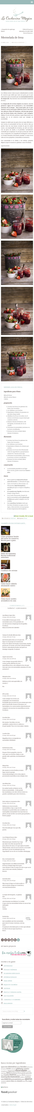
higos (2, 1075)
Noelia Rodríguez (19, 42)
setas (12, 1081)
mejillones (22, 1077)
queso (28, 1078)
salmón (8, 1081)
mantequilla (5, 1077)
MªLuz (4, 694)
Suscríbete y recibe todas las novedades (16, 1019)
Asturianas (8, 966)
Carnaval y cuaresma (12, 999)
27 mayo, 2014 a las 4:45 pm (8, 880)
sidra (15, 1081)
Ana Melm (5, 783)
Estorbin (4, 717)
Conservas (13, 518)
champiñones (4, 1071)
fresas (25, 518)
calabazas (19, 1068)
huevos (13, 1074)
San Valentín (9, 996)
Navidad (7, 988)
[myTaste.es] (4, 1087)
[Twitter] (15, 941)
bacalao (23, 1067)
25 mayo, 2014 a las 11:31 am (9, 695)
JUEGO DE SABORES (13, 627)
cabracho (13, 1068)
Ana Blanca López (7, 615)
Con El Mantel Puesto (8, 837)
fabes (8, 1073)
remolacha (3, 1081)
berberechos (30, 1067)
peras (23, 1079)
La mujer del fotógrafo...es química (12, 894)
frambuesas (14, 1073)
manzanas (15, 1076)
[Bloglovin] (2, 941)
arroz (18, 1067)
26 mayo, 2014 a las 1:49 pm (8, 839)
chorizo (29, 1071)
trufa (23, 1081)
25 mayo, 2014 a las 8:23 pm (8, 719)
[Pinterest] (8, 941)
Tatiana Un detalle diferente (10, 635)
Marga (4, 765)
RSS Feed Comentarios (21, 608)
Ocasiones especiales (12, 973)
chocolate (21, 1070)
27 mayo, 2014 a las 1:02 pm (8, 860)
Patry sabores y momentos (9, 801)
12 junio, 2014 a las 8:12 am (8, 918)
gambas (23, 1073)
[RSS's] (18, 941)
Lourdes (4, 733)
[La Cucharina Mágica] (17, 22)
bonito (9, 1069)
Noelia (4, 916)
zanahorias (3, 1082)
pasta (13, 1079)
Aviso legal (13, 1105)
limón (23, 1075)
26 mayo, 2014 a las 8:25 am (8, 803)
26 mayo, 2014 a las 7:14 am (8, 767)
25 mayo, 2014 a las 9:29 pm (8, 749)
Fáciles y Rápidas (10, 969)
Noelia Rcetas (6, 747)
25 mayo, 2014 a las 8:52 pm (8, 735)
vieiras (26, 1081)
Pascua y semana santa (12, 992)
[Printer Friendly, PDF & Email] (23, 516)
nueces (7, 1079)
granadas (29, 1073)
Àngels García (6, 657)
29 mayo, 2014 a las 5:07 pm (8, 898)
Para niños (8, 981)
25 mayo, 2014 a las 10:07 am (9, 658)
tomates (19, 1081)
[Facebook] (5, 941)
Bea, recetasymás (7, 859)
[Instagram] (12, 941)
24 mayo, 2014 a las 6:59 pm (8, 617)
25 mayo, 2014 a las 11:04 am (9, 678)
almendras (12, 1066)
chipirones (11, 1071)
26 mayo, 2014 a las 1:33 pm (8, 825)
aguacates (4, 1067)
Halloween (8, 1003)
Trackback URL (11, 608)
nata (2, 1079)
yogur (30, 1081)
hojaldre (6, 1075)
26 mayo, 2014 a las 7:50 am (8, 785)
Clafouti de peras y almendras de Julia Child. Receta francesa (26, 31)
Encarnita (5, 879)
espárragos (3, 1073)
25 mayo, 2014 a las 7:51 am (8, 637)
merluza (28, 1077)
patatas (18, 1079)
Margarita (5, 676)
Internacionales (10, 977)
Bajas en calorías (10, 984)
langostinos (19, 1075)
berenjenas (3, 1068)
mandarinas (28, 1075)
